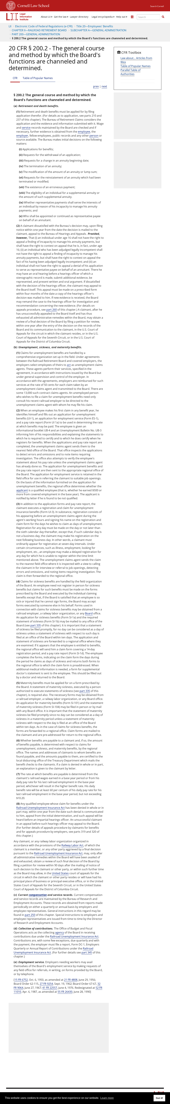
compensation (38, 895)
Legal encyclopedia (102, 16)
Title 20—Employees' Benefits (94, 26)
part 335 (35, 625)
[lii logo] (19, 16)
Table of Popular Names (38, 78)
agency (59, 932)
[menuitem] (45, 16)
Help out (121, 16)
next (104, 86)
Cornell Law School (32, 5)
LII (10, 26)
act (69, 365)
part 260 (51, 309)
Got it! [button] (159, 1098)
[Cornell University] (10, 5)
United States (60, 873)
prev (96, 86)
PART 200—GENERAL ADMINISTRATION (36, 34)
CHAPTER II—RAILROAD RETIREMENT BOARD (39, 30)
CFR (15, 78)
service (26, 127)
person (93, 135)
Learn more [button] (107, 1098)
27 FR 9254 (46, 984)
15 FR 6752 (21, 980)
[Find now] (163, 17)
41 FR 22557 (49, 988)
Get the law (60, 16)
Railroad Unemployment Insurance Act (40, 808)
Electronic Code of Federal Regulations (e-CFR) (44, 26)
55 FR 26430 (65, 992)
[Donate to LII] (132, 16)
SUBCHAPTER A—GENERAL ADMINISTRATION (98, 30)
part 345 (87, 952)
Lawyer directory (79, 16)
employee (84, 131)
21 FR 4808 (70, 980)
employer (22, 135)
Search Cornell (157, 6)
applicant (22, 490)
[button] (163, 17)
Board (89, 613)
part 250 (30, 915)
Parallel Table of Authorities (130, 72)
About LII (46, 16)
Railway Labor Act (72, 845)
